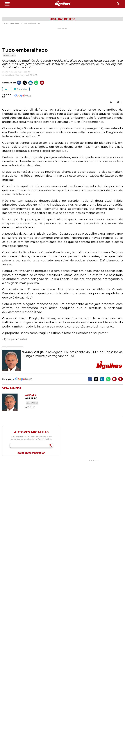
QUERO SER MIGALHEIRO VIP (31, 453)
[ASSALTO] (13, 410)
